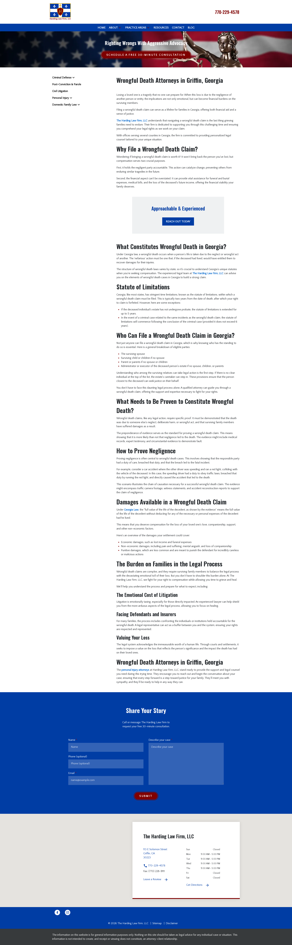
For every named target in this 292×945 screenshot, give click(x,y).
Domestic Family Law (64, 104)
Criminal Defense (61, 77)
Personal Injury (60, 97)
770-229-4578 (156, 865)
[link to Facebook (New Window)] (57, 912)
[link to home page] (60, 11)
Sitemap (157, 923)
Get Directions (194, 884)
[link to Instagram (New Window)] (67, 912)
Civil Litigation (60, 91)
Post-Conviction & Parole (66, 84)
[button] (120, 27)
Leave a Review (152, 879)
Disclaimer (172, 923)
